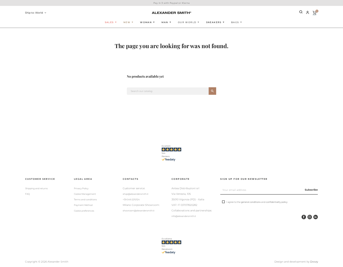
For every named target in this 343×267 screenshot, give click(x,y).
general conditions (251, 202)
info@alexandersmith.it (184, 216)
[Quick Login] (306, 13)
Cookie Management (85, 194)
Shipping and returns (36, 188)
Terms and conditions (85, 199)
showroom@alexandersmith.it (139, 210)
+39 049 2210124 (131, 199)
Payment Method (83, 205)
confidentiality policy (276, 202)
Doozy (314, 261)
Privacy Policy (81, 188)
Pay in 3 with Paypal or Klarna (171, 3)
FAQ (27, 194)
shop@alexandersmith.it (135, 194)
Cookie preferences (84, 210)
